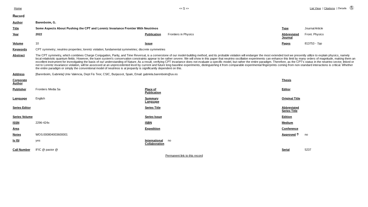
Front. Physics (314, 34)
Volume (18, 43)
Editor (286, 89)
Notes (17, 134)
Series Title (153, 107)
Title (16, 28)
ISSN (16, 122)
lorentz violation (93, 49)
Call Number (21, 149)
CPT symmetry (45, 49)
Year (16, 34)
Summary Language (152, 100)
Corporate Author (20, 81)
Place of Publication (153, 91)
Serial (286, 149)
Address (19, 74)
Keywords (20, 49)
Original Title (291, 98)
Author (18, 22)
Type (285, 28)
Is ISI (16, 140)
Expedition (152, 128)
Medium (287, 122)
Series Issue (153, 116)
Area (16, 128)
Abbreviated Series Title (290, 109)
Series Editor (22, 107)
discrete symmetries (152, 49)
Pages (286, 43)
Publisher (19, 89)
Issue (148, 43)
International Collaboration (154, 142)
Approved (289, 134)
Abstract (19, 55)
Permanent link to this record (184, 155)
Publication (153, 34)
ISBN (148, 122)
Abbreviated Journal (290, 36)
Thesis (286, 80)
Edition (287, 116)
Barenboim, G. (46, 22)
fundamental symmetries (121, 49)
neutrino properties (69, 49)
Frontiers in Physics (181, 34)
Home (18, 8)
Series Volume (23, 116)
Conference (290, 128)
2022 (39, 34)
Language (20, 98)
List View (315, 8)
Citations (329, 8)
